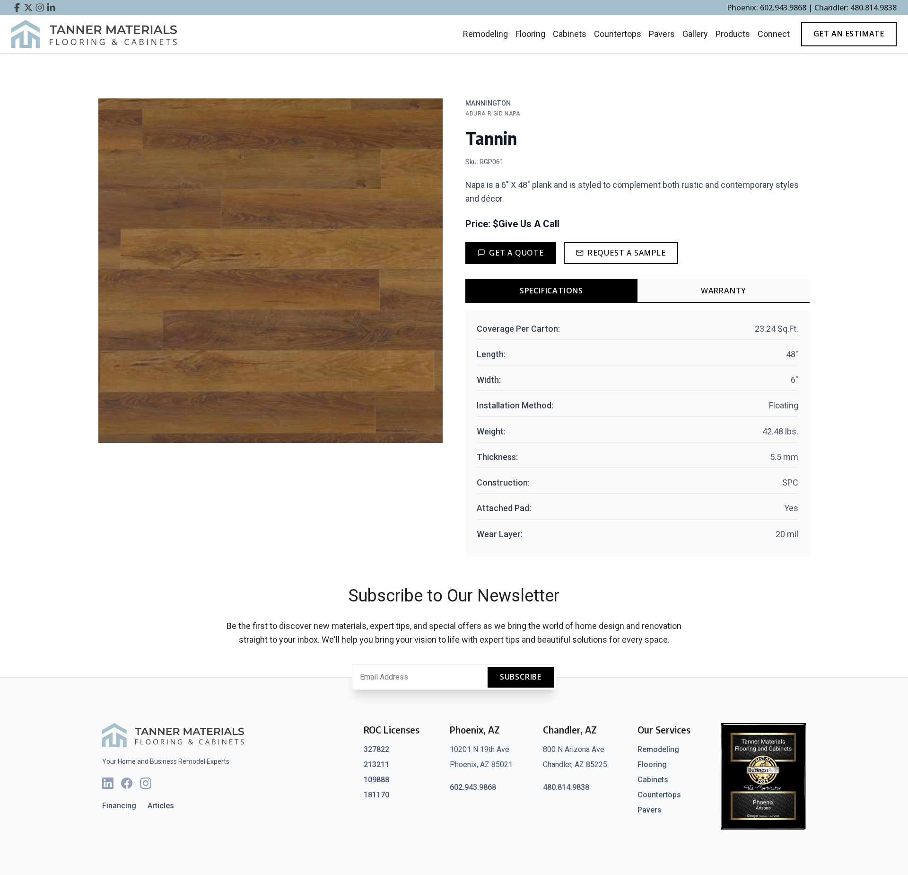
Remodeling (485, 34)
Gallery (695, 34)
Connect (774, 34)
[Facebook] (126, 783)
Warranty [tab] (723, 290)
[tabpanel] (637, 433)
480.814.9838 (566, 787)
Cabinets (569, 34)
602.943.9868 (473, 787)
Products (733, 34)
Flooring (530, 34)
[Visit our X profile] (28, 7)
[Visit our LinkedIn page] (51, 7)
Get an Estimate (848, 33)
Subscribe (520, 677)
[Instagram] (145, 783)
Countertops (617, 34)
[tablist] (637, 291)
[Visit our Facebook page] (17, 7)
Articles (161, 805)
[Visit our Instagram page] (39, 7)
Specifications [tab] (551, 290)
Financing (119, 805)
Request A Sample (626, 252)
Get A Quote (516, 252)
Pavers (662, 34)
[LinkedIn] (108, 783)
